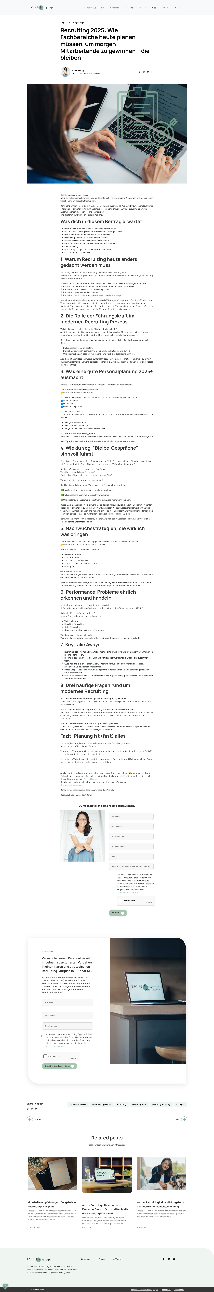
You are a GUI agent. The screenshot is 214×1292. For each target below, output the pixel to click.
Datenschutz (179, 1289)
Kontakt (178, 8)
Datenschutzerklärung (127, 892)
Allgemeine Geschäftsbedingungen (144, 1289)
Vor (177, 1119)
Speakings (86, 1259)
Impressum (166, 1289)
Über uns (129, 8)
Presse (102, 1259)
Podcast (142, 8)
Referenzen (114, 8)
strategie (180, 1104)
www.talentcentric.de (72, 785)
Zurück (38, 1119)
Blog (154, 8)
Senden (116, 912)
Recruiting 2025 (139, 1104)
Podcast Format (90, 779)
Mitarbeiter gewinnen (101, 1104)
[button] (5, 1286)
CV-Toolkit (117, 1259)
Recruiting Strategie (93, 8)
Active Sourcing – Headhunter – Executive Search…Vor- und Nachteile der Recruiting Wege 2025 (105, 1209)
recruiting (121, 1104)
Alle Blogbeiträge (76, 22)
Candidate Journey (78, 1104)
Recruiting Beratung (161, 1104)
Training (165, 8)
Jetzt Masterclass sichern (57, 1066)
